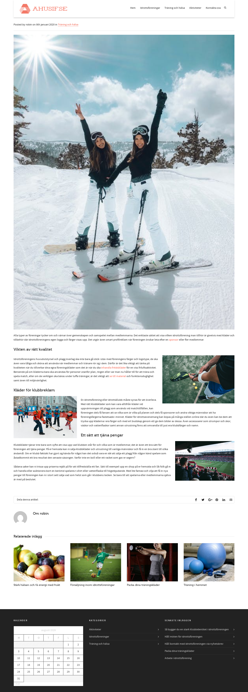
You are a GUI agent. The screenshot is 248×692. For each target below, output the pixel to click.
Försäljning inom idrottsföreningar (92, 585)
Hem (133, 8)
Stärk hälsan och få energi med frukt (37, 585)
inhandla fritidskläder (113, 367)
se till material (117, 376)
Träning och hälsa (174, 8)
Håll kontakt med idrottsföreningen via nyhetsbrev (194, 644)
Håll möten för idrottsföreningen (183, 636)
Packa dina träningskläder (143, 585)
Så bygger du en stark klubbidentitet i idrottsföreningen (197, 629)
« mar (17, 684)
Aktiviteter (195, 8)
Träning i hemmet (195, 585)
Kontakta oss (213, 8)
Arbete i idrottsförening (178, 658)
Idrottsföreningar (150, 8)
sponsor (173, 340)
